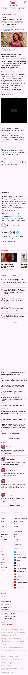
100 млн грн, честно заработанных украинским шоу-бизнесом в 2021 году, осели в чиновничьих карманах (13, 500)
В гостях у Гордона (19, 521)
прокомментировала (8, 152)
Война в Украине (5, 516)
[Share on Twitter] (14, 232)
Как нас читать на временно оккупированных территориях (5, 606)
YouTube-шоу (17, 542)
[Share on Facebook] (11, 232)
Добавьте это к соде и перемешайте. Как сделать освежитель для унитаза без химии (14, 379)
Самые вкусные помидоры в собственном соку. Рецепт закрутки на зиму (13, 432)
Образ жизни (4, 534)
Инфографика (4, 539)
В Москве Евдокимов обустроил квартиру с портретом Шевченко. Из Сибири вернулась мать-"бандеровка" (12, 452)
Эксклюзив (17, 531)
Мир (2, 523)
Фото (15, 534)
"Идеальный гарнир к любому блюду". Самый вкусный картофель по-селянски (13, 392)
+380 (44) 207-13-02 (10, 616)
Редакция (3, 596)
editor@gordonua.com (10, 618)
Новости (4, 8)
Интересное (4, 542)
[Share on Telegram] (17, 232)
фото (21, 236)
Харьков (3, 562)
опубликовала (14, 59)
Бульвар (8, 14)
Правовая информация (7, 601)
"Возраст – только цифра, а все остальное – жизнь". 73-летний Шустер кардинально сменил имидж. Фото (15, 282)
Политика (3, 518)
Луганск (3, 570)
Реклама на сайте (5, 599)
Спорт (2, 526)
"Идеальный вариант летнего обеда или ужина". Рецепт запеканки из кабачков (12, 385)
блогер (8, 238)
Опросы (16, 539)
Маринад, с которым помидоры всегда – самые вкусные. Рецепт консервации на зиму (14, 308)
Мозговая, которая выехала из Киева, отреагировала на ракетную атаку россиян (14, 418)
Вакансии (3, 593)
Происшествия (5, 536)
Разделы (16, 512)
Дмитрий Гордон (21, 552)
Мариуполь (4, 567)
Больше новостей (14, 438)
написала (4, 164)
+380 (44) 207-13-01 (10, 614)
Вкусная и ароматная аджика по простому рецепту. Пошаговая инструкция (13, 300)
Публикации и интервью (20, 518)
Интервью (13, 8)
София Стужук (11, 241)
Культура (3, 529)
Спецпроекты (17, 544)
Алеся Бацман (20, 571)
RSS (18, 579)
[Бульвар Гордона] (13, 3)
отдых (16, 236)
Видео (15, 536)
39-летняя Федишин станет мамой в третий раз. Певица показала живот (13, 412)
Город (2, 548)
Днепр (2, 564)
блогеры (11, 236)
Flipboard (19, 576)
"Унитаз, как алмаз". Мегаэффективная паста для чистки (15, 315)
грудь (3, 238)
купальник (4, 236)
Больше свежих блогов (14, 505)
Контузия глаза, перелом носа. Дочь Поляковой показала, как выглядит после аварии (13, 399)
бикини (13, 238)
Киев (2, 551)
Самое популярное (8, 275)
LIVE (15, 529)
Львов (2, 554)
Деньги (3, 521)
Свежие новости (7, 370)
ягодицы (4, 241)
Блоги (3, 442)
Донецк (3, 559)
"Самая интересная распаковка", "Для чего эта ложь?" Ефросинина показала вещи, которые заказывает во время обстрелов (14, 425)
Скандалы (22, 8)
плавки (19, 238)
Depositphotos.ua (5, 640)
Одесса (3, 557)
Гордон (3, 14)
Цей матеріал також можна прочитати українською (14, 30)
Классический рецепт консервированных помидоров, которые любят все (7, 265)
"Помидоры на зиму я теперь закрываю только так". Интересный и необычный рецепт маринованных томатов (15, 291)
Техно (2, 531)
